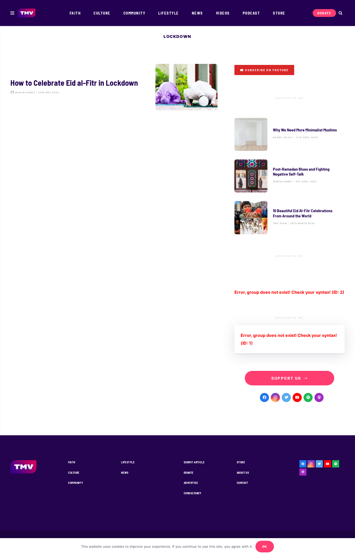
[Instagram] (275, 397)
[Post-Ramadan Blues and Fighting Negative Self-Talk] (289, 175)
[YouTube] (297, 397)
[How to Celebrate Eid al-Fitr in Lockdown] (114, 87)
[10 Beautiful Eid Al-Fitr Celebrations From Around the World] (289, 217)
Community (75, 482)
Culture (73, 472)
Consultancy (192, 493)
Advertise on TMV (289, 98)
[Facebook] (264, 397)
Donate (189, 472)
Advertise (191, 482)
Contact (242, 482)
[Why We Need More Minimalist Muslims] (289, 134)
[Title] (308, 397)
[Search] (340, 13)
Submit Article (194, 462)
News (125, 472)
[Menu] (12, 12)
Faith (71, 462)
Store (241, 462)
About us (243, 472)
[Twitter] (286, 397)
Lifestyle (128, 462)
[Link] (27, 13)
